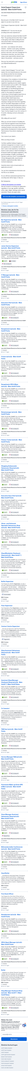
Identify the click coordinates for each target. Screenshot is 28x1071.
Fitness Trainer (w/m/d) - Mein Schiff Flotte (11, 441)
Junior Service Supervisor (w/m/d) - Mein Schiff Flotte (10, 247)
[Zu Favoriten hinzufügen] (25, 7)
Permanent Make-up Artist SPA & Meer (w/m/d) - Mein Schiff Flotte (12, 787)
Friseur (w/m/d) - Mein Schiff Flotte (11, 357)
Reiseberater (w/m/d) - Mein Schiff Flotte (11, 915)
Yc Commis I (5, 708)
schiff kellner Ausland (6, 1048)
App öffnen (23, 2)
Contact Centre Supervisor (10, 626)
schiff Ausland (4, 1052)
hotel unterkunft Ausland (7, 1061)
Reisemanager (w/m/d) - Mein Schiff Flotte (11, 413)
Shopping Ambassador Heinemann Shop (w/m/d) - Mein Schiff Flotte (10, 468)
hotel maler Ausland (6, 1059)
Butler (3, 970)
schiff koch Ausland (6, 1050)
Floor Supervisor (6, 605)
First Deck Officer (7, 894)
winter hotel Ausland (6, 1065)
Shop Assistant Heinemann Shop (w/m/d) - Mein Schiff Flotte (10, 652)
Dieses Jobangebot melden (10, 206)
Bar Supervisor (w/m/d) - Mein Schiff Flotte (11, 221)
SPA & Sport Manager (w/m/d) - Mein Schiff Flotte (12, 943)
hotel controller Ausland (7, 1067)
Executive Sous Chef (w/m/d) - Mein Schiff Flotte (11, 497)
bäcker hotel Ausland (6, 1056)
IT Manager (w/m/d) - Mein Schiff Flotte (10, 276)
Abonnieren (14, 1039)
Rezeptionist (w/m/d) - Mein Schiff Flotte (10, 330)
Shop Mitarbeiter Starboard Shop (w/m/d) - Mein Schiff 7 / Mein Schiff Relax (11, 555)
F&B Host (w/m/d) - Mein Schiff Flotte (11, 730)
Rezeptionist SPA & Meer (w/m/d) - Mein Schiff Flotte (10, 385)
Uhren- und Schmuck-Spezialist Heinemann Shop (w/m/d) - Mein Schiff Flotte (10, 525)
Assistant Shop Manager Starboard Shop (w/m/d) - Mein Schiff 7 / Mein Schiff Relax (11, 682)
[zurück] (2, 2)
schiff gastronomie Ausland (8, 1054)
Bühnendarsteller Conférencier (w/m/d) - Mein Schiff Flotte (12, 848)
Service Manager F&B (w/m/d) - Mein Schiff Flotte (12, 758)
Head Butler (5, 873)
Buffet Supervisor (7, 581)
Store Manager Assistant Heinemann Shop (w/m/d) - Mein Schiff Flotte (10, 816)
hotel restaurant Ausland (7, 1063)
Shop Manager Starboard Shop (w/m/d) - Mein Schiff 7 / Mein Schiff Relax (11, 993)
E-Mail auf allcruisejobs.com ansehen (11, 184)
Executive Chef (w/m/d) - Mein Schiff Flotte (11, 304)
